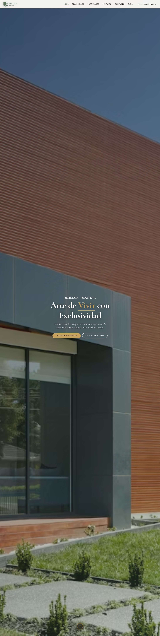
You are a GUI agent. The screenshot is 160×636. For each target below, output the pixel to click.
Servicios (107, 4)
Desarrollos (78, 4)
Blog (130, 4)
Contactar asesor (95, 336)
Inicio (66, 4)
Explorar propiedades (66, 336)
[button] (80, 627)
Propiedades (93, 4)
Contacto (120, 4)
